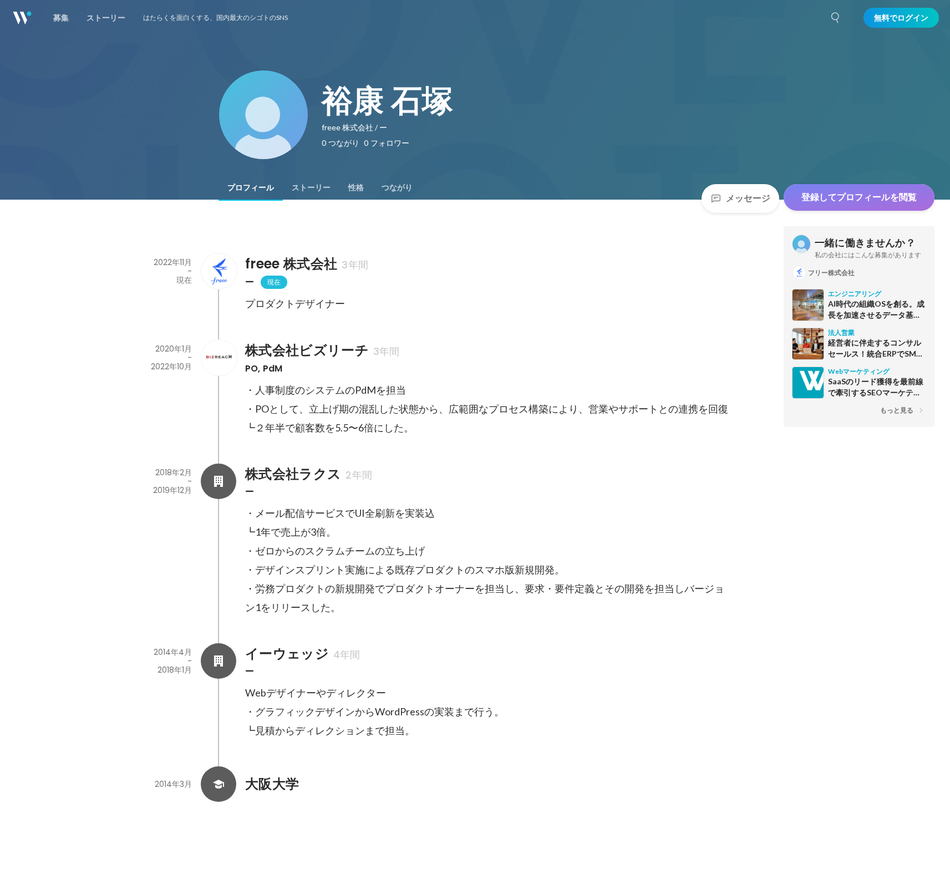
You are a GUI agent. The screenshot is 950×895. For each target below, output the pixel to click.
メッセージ (748, 198)
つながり (397, 187)
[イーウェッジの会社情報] (218, 661)
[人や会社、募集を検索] (836, 18)
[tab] (251, 187)
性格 (356, 187)
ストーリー (311, 187)
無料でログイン (901, 17)
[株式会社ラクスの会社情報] (218, 481)
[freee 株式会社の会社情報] (218, 271)
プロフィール (250, 187)
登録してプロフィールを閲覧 (859, 197)
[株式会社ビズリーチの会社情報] (218, 357)
